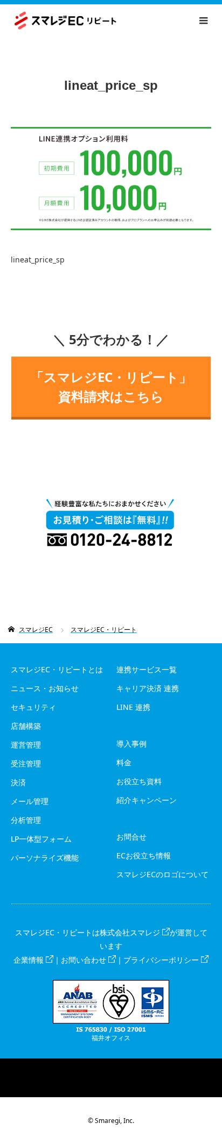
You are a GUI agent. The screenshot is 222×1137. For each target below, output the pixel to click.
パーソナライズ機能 (45, 857)
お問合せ (131, 837)
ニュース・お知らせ (45, 688)
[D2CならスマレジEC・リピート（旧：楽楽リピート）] (117, 21)
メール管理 (29, 801)
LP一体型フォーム (41, 839)
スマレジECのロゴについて (162, 874)
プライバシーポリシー (161, 960)
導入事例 (131, 743)
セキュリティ (33, 707)
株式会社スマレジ (130, 932)
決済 (18, 782)
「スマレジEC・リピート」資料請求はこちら (111, 386)
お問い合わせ (83, 960)
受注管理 (26, 763)
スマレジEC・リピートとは (57, 669)
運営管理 (26, 745)
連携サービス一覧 (146, 669)
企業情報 (28, 960)
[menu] (204, 20)
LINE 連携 (133, 707)
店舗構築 (26, 726)
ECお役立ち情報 (143, 855)
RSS (111, 1066)
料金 (123, 762)
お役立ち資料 (139, 781)
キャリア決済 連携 (147, 688)
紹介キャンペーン (146, 800)
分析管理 (26, 820)
